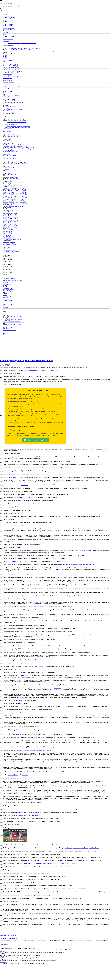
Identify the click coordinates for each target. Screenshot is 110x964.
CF (19, 206)
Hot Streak (5, 285)
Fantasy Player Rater (8, 24)
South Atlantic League (19, 147)
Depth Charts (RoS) (7, 74)
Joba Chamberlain (71, 920)
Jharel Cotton (40, 467)
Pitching (9, 140)
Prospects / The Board (8, 304)
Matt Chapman (21, 461)
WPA (14, 324)
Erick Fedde (74, 550)
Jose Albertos (10, 700)
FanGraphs (5, 35)
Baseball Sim (6, 282)
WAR (4, 324)
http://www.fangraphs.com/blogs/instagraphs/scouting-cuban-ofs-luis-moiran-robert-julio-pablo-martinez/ (51, 863)
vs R (11, 177)
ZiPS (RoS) (6, 71)
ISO (12, 316)
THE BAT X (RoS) (16, 76)
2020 (19, 102)
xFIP (6, 319)
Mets (4, 200)
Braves (5, 198)
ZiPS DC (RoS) (20, 71)
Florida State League (27, 149)
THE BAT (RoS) (7, 76)
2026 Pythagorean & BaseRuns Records (12, 109)
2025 (4, 102)
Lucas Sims (22, 866)
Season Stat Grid (7, 131)
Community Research (8, 45)
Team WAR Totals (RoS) (9, 186)
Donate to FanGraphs (8, 20)
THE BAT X (12, 60)
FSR (13, 322)
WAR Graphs (6, 169)
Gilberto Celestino (13, 775)
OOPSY (5, 61)
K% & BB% (16, 316)
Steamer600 (6, 66)
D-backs (22, 198)
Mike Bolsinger (52, 474)
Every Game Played (7, 86)
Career (23, 119)
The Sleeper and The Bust (14, 43)
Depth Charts (6, 57)
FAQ (8, 29)
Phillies (5, 203)
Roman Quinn (58, 740)
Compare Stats (26, 126)
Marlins (5, 199)
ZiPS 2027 (5, 82)
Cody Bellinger (22, 525)
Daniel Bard (42, 920)
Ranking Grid (10, 126)
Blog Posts (12, 29)
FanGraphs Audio (16, 51)
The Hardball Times (16, 48)
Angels (21, 189)
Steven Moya (38, 666)
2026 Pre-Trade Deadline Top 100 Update (13, 280)
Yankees (5, 195)
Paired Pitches (6, 286)
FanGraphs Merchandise (9, 17)
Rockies (21, 203)
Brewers (13, 198)
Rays (4, 192)
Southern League (17, 146)
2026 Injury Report (7, 231)
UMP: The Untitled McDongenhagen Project (38, 51)
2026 (8, 119)
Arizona (8, 150)
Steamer (5, 56)
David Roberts (74, 645)
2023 (10, 102)
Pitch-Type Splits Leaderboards (10, 130)
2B (11, 206)
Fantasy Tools (6, 309)
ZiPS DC (8, 55)
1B (9, 206)
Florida (12, 150)
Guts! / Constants (7, 296)
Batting (4, 140)
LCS (15, 162)
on (78, 645)
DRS (10, 322)
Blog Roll (5, 32)
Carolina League (17, 149)
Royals (13, 190)
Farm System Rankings (8, 252)
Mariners (22, 193)
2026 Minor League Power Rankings (12, 239)
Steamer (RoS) (6, 72)
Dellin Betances (32, 550)
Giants (21, 200)
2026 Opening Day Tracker (9, 244)
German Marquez (34, 815)
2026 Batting (6, 155)
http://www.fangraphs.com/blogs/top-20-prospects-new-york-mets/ (43, 370)
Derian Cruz (25, 775)
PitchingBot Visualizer (8, 288)
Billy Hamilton (66, 740)
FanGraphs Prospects (8, 39)
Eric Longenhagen (5, 364)
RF (21, 206)
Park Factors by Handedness (9, 330)
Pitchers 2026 (13, 174)
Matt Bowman (39, 733)
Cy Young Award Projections (10, 88)
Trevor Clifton (16, 787)
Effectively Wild (11, 36)
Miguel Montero (36, 603)
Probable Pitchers (15, 95)
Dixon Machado (29, 666)
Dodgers (22, 199)
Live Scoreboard (7, 95)
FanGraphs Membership (8, 16)
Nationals (5, 202)
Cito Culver (14, 636)
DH (23, 206)
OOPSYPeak (6, 67)
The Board (5, 248)
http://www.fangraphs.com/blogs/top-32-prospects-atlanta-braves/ (82, 848)
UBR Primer (9, 324)
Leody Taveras (29, 879)
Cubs (12, 200)
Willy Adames (24, 485)
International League (11, 144)
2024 (7, 102)
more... (21, 316)
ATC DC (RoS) (6, 75)
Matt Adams (20, 812)
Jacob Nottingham (16, 477)
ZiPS (4, 55)
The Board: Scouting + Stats (9, 250)
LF (17, 206)
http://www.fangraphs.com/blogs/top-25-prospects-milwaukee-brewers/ (37, 750)
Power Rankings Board (8, 289)
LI (16, 324)
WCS (22, 162)
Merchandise (6, 301)
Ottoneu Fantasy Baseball (9, 28)
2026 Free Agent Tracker (9, 242)
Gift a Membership (7, 18)
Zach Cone (22, 636)
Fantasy (23, 49)
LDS (18, 162)
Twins (12, 193)
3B (15, 206)
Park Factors (6, 297)
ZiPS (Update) (12, 71)
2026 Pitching (13, 155)
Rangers (22, 195)
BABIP (9, 319)
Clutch (19, 324)
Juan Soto (81, 550)
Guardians (13, 189)
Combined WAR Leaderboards (10, 167)
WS (11, 162)
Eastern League (9, 146)
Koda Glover (24, 558)
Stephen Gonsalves (11, 561)
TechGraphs (30, 48)
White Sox (13, 195)
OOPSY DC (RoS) (7, 78)
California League (8, 149)
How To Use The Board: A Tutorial (11, 251)
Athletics (22, 192)
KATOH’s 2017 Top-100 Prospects (8, 938)
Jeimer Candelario (23, 497)
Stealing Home (53, 51)
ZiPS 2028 (11, 82)
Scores (4, 305)
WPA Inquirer (6, 171)
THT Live (13, 49)
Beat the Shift (32, 43)
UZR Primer (6, 322)
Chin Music (24, 51)
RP (10, 207)
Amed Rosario (42, 568)
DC (10, 189)
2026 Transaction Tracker (9, 234)
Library (5, 295)
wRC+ (8, 316)
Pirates (12, 202)
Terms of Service (60, 949)
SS (13, 206)
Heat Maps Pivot (7, 284)
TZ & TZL (17, 322)
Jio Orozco (23, 672)
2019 (22, 102)
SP (8, 207)
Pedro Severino (96, 550)
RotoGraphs (6, 41)
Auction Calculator (7, 25)
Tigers (12, 192)
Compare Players (18, 126)
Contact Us (47, 949)
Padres (21, 202)
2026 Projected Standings (9, 106)
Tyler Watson (87, 550)
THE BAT (5, 60)
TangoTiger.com (4, 959)
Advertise (53, 949)
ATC (4, 59)
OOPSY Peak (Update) (15, 67)
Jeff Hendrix (21, 712)
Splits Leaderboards (7, 128)
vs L (8, 177)
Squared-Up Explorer (8, 291)
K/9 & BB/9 (15, 319)
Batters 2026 (6, 174)
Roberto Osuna (63, 913)
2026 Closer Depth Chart (9, 229)
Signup (4, 29)
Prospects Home (7, 247)
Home (13, 177)
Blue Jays (5, 189)
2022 (13, 102)
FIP (4, 319)
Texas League (25, 146)
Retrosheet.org (3, 962)
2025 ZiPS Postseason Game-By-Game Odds (14, 110)
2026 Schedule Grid (7, 235)
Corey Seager (15, 734)
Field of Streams (25, 43)
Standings (5, 307)
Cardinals (13, 199)
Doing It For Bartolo (63, 51)
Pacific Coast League (22, 144)
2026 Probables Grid (8, 236)
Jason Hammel (30, 761)
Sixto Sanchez (19, 700)
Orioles (5, 190)
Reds (12, 203)
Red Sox (5, 193)
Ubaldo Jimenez (73, 759)
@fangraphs (41, 949)
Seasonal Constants (7, 327)
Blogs (4, 311)
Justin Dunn (57, 688)
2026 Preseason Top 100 (9, 278)
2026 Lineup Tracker (8, 238)
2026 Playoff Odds (7, 108)
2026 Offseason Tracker (8, 243)
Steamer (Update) (15, 72)
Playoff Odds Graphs (18, 108)
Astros (21, 190)
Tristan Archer (20, 680)
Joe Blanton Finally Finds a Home (8, 935)
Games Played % (17, 86)
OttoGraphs (71, 51)
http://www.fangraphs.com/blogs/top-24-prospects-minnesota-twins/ (77, 564)
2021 (16, 102)
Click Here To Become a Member (35, 440)
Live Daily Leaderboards (9, 96)
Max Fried (15, 844)
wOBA (5, 316)
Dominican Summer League (11, 151)
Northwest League (29, 147)
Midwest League (9, 147)
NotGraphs (24, 48)
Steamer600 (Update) (14, 66)
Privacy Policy (68, 949)
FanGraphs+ (37, 48)
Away (17, 177)
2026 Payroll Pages (7, 232)
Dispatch (18, 49)
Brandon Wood (23, 815)
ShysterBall (28, 49)
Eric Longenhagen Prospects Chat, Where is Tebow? (26, 360)
